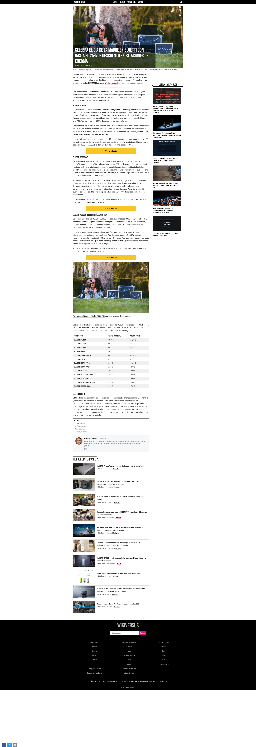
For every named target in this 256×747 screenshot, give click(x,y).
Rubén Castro (79, 65)
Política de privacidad (128, 681)
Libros (163, 647)
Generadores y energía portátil (104, 70)
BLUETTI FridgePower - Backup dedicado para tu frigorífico (120, 466)
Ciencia (129, 647)
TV (94, 664)
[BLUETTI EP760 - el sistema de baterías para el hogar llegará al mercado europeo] (84, 561)
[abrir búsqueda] (181, 2)
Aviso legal (162, 681)
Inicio (74, 70)
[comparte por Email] (15, 745)
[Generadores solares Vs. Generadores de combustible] (84, 607)
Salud (129, 660)
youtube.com (81, 423)
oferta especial (111, 83)
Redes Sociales (163, 642)
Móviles (94, 647)
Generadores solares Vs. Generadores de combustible (118, 604)
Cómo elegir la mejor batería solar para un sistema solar (119, 573)
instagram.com (82, 432)
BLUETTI (77, 398)
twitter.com (81, 429)
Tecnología (131, 2)
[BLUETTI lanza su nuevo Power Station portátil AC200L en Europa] (84, 500)
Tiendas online (164, 664)
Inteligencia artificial (129, 642)
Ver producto (111, 151)
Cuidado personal (129, 655)
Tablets (94, 660)
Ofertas (163, 660)
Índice (93, 681)
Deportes (117, 607)
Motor (129, 664)
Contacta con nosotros (108, 681)
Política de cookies (147, 681)
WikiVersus (128, 625)
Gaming (122, 2)
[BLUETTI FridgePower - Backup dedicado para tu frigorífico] (84, 469)
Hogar (119, 564)
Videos (140, 2)
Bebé (164, 651)
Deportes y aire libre (129, 669)
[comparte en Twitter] (9, 745)
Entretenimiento (129, 673)
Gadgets (116, 469)
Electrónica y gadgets (85, 70)
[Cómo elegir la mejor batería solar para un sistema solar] (84, 577)
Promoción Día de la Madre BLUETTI (89, 316)
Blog (163, 655)
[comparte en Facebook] (4, 745)
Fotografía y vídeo (94, 669)
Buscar (142, 633)
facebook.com (82, 426)
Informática (94, 642)
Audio (115, 2)
